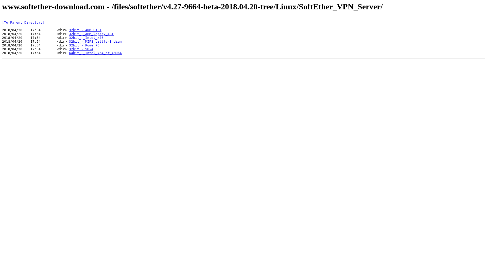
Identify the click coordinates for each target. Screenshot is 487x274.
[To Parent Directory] (23, 22)
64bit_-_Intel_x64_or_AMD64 (95, 53)
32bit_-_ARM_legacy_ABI (91, 34)
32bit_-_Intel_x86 (86, 38)
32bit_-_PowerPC (84, 45)
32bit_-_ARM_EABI (85, 30)
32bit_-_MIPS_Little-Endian (95, 41)
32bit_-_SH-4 (81, 49)
